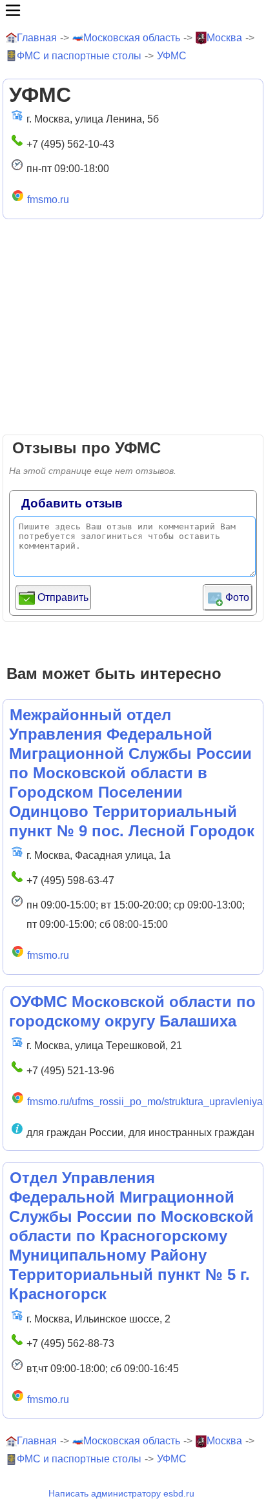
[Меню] (133, 10)
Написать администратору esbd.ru (121, 1493)
